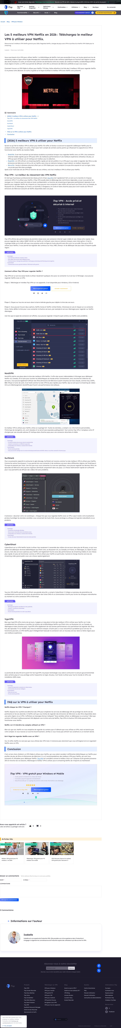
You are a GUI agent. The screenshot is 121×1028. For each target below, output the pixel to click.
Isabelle (7, 50)
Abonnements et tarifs (30, 1012)
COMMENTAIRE (5, 883)
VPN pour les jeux (56, 844)
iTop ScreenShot (28, 997)
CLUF (111, 1026)
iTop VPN (50, 178)
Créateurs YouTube (110, 1000)
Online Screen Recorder (30, 1009)
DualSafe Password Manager (32, 1007)
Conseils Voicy (68, 997)
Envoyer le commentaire (9, 900)
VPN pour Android (50, 997)
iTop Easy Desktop (29, 993)
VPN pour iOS (48, 995)
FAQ (85, 990)
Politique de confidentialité (100, 1026)
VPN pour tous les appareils (52, 1005)
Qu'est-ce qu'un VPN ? (70, 988)
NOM (2, 880)
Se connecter (111, 7)
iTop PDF (26, 1005)
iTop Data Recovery (29, 1000)
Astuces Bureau (68, 995)
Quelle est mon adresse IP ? (72, 990)
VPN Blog (67, 993)
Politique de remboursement (84, 1026)
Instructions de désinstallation (92, 997)
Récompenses (109, 995)
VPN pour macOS (49, 990)
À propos (107, 988)
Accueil (3, 21)
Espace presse (109, 993)
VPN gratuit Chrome (50, 1000)
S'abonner (71, 968)
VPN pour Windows (16, 21)
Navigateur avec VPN (51, 1002)
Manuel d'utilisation (89, 993)
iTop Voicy (27, 995)
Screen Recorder (69, 1000)
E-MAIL (26, 880)
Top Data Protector (29, 1002)
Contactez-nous (109, 990)
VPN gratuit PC (49, 993)
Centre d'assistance (89, 988)
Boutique (96, 7)
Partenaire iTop (109, 997)
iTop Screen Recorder (30, 990)
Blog (55, 12)
